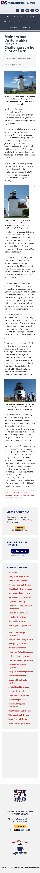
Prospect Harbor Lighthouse (20, 671)
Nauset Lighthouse (16, 621)
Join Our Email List (20, 551)
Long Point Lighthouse (18, 617)
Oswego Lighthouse (17, 643)
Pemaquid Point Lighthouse (15, 495)
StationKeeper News (17, 699)
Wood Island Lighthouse (19, 723)
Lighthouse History (16, 601)
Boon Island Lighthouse (18, 580)
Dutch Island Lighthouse (19, 593)
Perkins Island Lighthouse (19, 656)
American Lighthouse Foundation (20, 3)
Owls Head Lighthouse (22, 493)
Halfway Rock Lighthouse (19, 597)
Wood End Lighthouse (18, 719)
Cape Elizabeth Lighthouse (20, 589)
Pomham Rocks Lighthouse (20, 660)
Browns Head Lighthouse (19, 585)
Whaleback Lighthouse (18, 715)
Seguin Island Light (16, 691)
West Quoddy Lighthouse (19, 711)
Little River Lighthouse (18, 613)
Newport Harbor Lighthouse (20, 639)
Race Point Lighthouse (18, 676)
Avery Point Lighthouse (18, 576)
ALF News (12, 572)
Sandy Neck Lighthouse (18, 687)
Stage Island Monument (19, 695)
